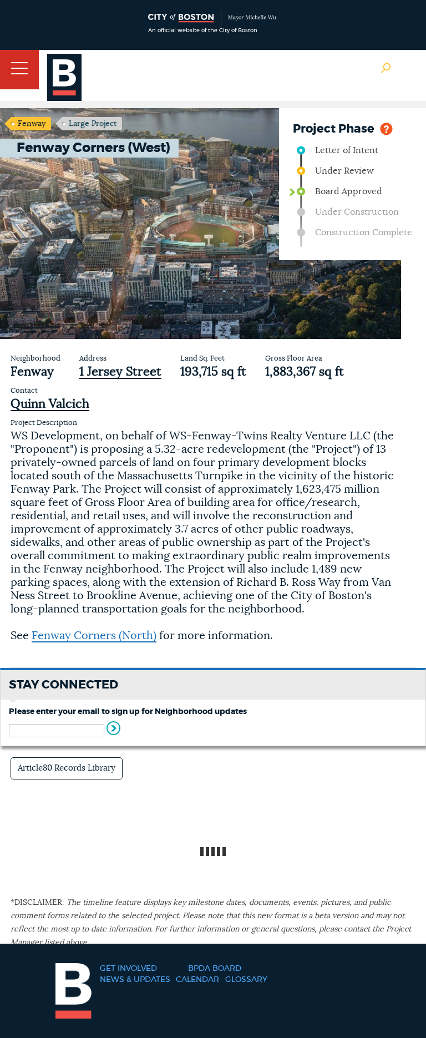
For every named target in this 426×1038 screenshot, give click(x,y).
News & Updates (135, 980)
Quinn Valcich (50, 404)
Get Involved (128, 969)
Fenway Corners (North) (94, 635)
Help (386, 127)
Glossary (246, 980)
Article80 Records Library (66, 768)
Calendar (197, 980)
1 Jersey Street (120, 372)
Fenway (31, 124)
